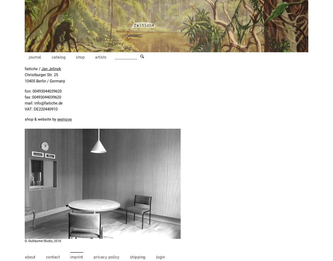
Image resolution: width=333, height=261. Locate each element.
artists (101, 57)
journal (35, 57)
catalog (59, 57)
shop (80, 57)
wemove (64, 119)
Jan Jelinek (51, 69)
